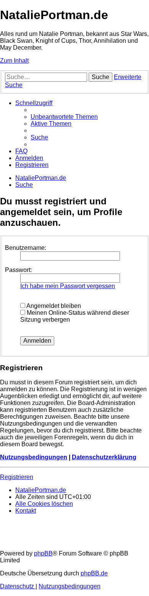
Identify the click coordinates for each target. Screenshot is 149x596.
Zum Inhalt (14, 60)
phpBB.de (94, 573)
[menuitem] (64, 116)
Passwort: (18, 270)
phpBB (43, 553)
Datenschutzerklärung (104, 457)
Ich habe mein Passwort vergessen (67, 286)
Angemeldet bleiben (53, 306)
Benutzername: (25, 248)
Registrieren (16, 477)
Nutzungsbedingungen (33, 457)
